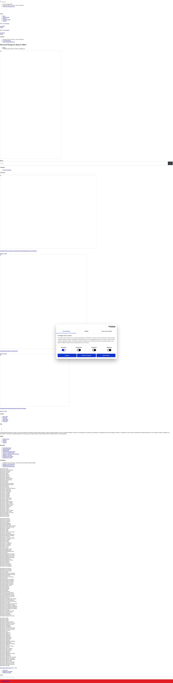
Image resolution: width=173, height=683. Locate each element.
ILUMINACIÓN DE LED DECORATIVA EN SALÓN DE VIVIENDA (13, 408)
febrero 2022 (5, 420)
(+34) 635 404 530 (6, 23)
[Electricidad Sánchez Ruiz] (1, 13)
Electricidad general (7, 447)
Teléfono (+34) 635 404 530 (9, 464)
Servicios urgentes (6, 449)
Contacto (5, 20)
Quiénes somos (6, 17)
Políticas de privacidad (7, 671)
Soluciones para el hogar (8, 456)
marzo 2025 (5, 416)
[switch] (79, 350)
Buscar (1, 160)
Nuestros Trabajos (6, 19)
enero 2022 (5, 421)
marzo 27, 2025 (3, 253)
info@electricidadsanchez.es (9, 6)
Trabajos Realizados (7, 170)
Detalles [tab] (86, 331)
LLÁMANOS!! (5, 681)
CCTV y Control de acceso (8, 452)
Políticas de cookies (7, 672)
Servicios (5, 18)
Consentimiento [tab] (66, 331)
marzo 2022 (5, 419)
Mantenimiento (6, 450)
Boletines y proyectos (7, 455)
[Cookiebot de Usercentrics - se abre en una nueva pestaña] (109, 327)
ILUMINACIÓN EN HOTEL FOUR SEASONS (9, 351)
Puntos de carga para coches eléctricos (11, 454)
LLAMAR (2, 26)
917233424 (95, 11)
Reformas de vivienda (7, 457)
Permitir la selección (86, 355)
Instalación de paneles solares (9, 451)
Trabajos (4, 441)
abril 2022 (5, 417)
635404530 (87, 11)
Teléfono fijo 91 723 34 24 (8, 465)
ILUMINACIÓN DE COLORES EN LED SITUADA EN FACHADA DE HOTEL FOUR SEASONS (18, 250)
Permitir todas (106, 355)
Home (4, 47)
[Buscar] (170, 163)
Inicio (4, 16)
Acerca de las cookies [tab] (107, 331)
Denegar (67, 355)
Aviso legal (5, 670)
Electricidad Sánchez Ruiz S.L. (6, 667)
